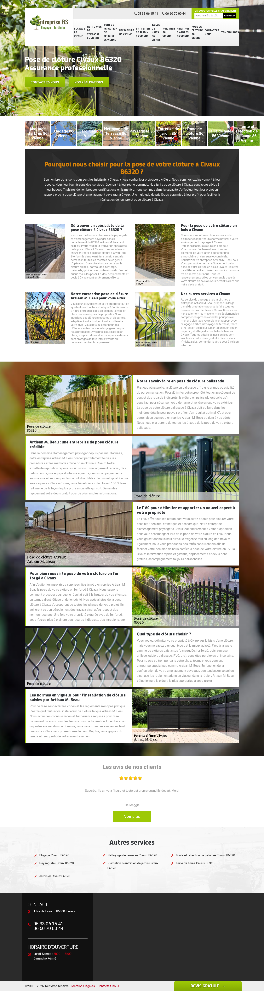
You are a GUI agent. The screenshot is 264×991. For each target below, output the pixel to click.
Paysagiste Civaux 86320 (56, 863)
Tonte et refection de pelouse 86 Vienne (110, 32)
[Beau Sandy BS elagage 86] (49, 22)
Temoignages (230, 32)
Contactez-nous (45, 82)
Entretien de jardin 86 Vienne (143, 32)
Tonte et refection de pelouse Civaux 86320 (205, 855)
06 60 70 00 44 (175, 13)
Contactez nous (212, 32)
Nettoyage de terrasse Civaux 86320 (132, 855)
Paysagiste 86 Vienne (126, 32)
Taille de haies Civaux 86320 (195, 863)
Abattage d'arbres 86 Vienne (183, 32)
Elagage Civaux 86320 (54, 855)
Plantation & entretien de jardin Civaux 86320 (132, 865)
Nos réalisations (88, 82)
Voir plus (132, 816)
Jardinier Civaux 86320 (54, 876)
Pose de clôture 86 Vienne (197, 32)
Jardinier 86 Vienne (169, 32)
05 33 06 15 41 (147, 13)
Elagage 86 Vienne (79, 32)
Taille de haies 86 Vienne (156, 32)
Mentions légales (83, 986)
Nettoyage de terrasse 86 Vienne (94, 32)
